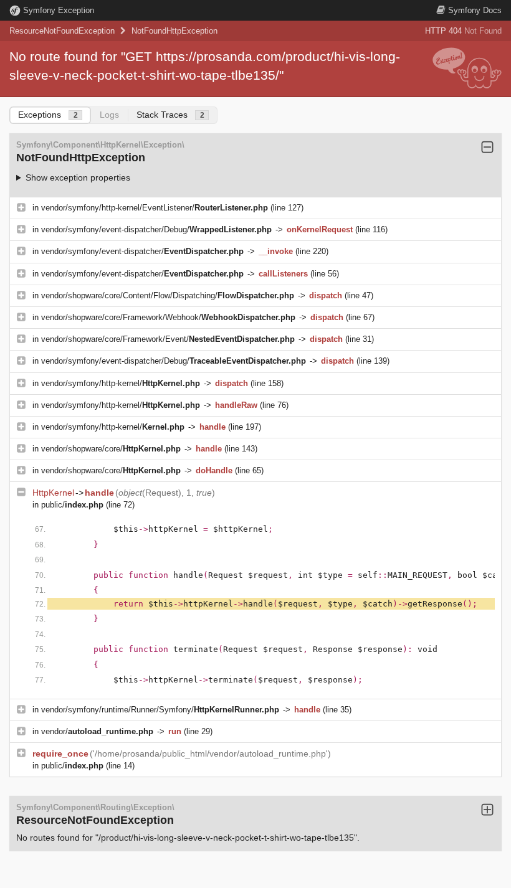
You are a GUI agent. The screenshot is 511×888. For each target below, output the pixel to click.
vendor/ (97, 731)
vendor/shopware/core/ (111, 448)
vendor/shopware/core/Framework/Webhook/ (168, 317)
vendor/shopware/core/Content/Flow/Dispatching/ (167, 295)
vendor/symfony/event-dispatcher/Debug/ (156, 229)
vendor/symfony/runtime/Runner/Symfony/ (160, 709)
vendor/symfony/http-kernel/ (120, 383)
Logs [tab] (109, 115)
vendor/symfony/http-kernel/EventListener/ (154, 207)
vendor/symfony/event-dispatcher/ (142, 251)
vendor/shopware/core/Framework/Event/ (168, 339)
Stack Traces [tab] (170, 115)
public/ (72, 504)
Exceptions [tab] (48, 115)
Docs (475, 10)
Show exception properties (78, 177)
